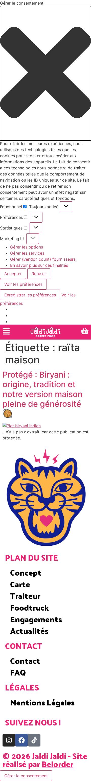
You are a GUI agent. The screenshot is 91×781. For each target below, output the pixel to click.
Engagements (36, 619)
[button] (45, 73)
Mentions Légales (42, 702)
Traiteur (25, 595)
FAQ (18, 672)
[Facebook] (21, 740)
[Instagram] (9, 740)
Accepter (13, 273)
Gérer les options (26, 247)
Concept (25, 572)
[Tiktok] (34, 740)
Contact (25, 660)
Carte (20, 584)
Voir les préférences (23, 284)
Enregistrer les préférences (30, 294)
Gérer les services (27, 253)
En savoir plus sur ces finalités (39, 265)
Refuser (39, 273)
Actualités (29, 630)
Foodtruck (29, 607)
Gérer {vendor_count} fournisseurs (43, 259)
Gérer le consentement (26, 775)
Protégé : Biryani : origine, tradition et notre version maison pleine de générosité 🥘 (42, 394)
